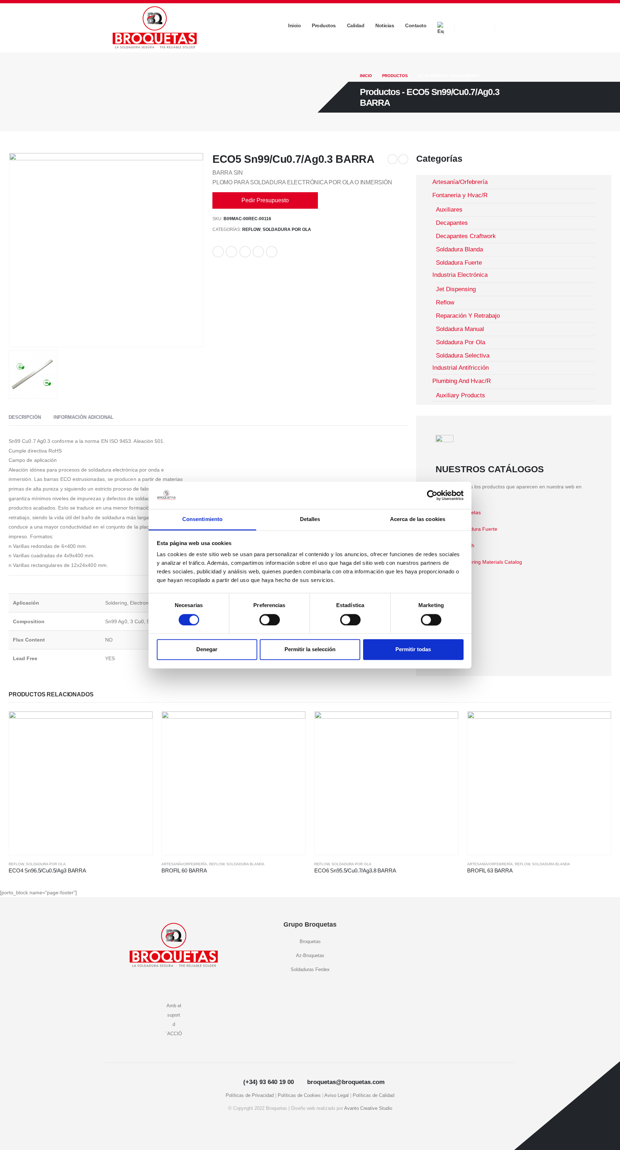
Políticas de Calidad (373, 1095)
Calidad (356, 25)
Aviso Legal (336, 1095)
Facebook (218, 251)
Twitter (231, 251)
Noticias (384, 25)
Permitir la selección (310, 650)
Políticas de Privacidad (250, 1095)
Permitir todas (413, 650)
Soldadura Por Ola (287, 229)
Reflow (251, 229)
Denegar (206, 650)
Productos (324, 25)
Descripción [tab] (25, 417)
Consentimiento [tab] (202, 519)
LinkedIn (245, 251)
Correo (271, 251)
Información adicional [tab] (83, 417)
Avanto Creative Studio (368, 1108)
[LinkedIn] (482, 28)
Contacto (415, 25)
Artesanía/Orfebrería (184, 864)
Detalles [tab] (310, 519)
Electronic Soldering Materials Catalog (479, 562)
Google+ (258, 251)
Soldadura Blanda (245, 864)
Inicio (294, 25)
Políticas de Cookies (299, 1095)
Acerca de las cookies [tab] (417, 519)
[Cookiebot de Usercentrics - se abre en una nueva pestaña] (432, 495)
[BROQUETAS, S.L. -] (154, 28)
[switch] (269, 619)
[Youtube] (467, 28)
